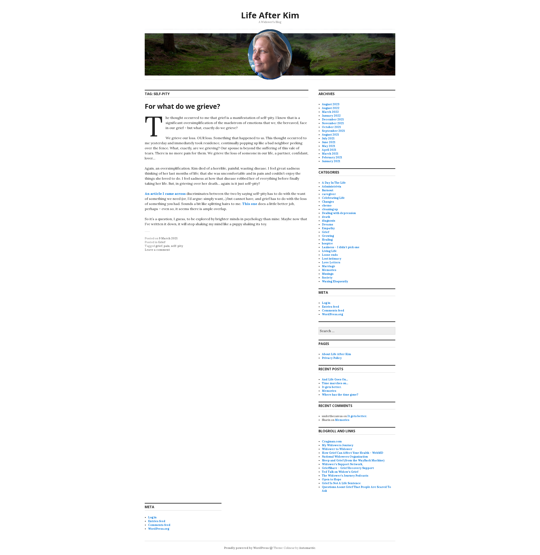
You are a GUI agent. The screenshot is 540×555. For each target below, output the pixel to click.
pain (166, 246)
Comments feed (333, 310)
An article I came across (165, 193)
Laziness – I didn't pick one (340, 247)
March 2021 (330, 153)
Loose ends (330, 255)
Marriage (328, 266)
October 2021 (331, 127)
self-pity (177, 246)
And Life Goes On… (335, 379)
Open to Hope (331, 479)
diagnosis (328, 220)
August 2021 (330, 134)
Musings (327, 274)
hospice (327, 243)
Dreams (327, 224)
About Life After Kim (336, 354)
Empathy (328, 228)
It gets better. (331, 387)
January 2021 (331, 161)
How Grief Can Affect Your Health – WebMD (352, 453)
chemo (326, 205)
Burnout (327, 190)
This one (250, 204)
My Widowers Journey (337, 445)
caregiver (329, 194)
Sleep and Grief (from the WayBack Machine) (353, 460)
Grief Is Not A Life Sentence (341, 483)
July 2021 (328, 138)
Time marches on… (335, 383)
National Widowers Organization (345, 456)
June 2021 (328, 142)
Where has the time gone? (340, 394)
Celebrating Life (333, 198)
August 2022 (330, 108)
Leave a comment (157, 250)
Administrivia (331, 186)
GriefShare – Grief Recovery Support (348, 468)
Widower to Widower (337, 449)
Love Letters (331, 262)
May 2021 (328, 146)
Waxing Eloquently (335, 281)
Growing (328, 236)
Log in (326, 303)
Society (327, 277)
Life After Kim (270, 15)
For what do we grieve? (182, 106)
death (326, 217)
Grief (161, 242)
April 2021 (329, 150)
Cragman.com (332, 441)
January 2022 (331, 115)
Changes (328, 201)
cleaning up (330, 209)
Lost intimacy (331, 258)
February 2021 (332, 157)
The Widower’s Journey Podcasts (345, 475)
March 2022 (330, 112)
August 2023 (330, 104)
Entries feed (330, 306)
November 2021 (333, 123)
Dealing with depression (339, 213)
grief (158, 246)
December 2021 (333, 119)
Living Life (329, 251)
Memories (329, 270)
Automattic (307, 548)
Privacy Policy (332, 358)
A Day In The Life (334, 183)
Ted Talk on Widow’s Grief (340, 472)
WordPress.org (332, 314)
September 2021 (333, 131)
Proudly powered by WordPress (246, 548)
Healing (327, 239)
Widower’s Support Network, (342, 464)
